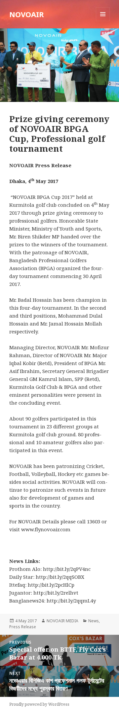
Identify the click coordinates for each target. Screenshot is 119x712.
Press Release (22, 627)
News (93, 621)
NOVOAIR (26, 14)
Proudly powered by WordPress (39, 704)
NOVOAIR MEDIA (62, 621)
